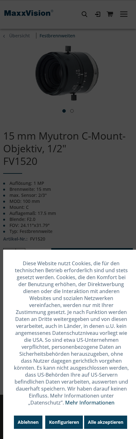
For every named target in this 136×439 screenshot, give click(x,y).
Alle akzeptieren (105, 422)
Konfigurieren (64, 422)
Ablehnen (28, 422)
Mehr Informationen (89, 402)
